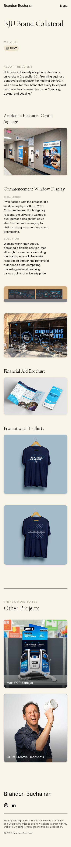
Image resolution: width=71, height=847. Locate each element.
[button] (63, 6)
